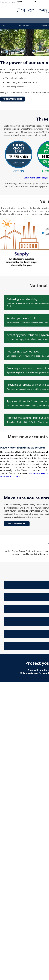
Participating (24, 25)
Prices (6, 25)
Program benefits (12, 99)
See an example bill (17, 523)
